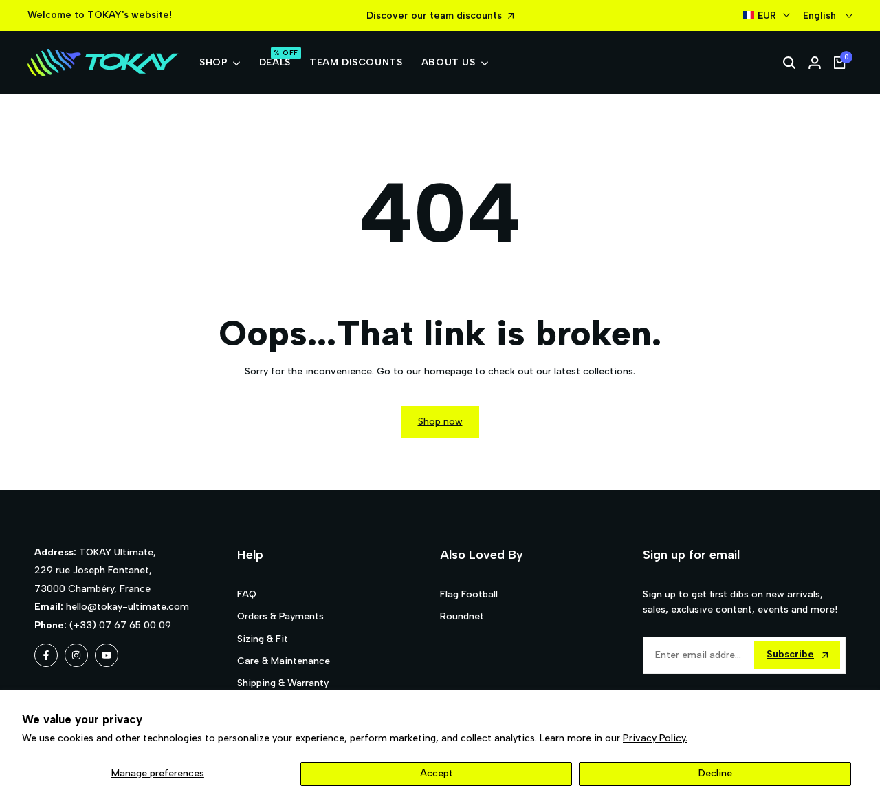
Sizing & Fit (262, 639)
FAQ (246, 594)
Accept (436, 773)
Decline (715, 773)
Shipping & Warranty (283, 683)
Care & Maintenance (283, 661)
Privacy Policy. (655, 738)
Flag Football (469, 594)
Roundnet (462, 616)
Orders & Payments (280, 616)
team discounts (466, 15)
